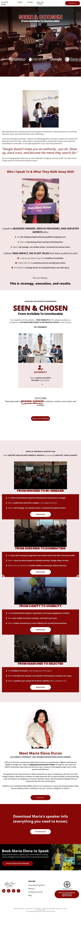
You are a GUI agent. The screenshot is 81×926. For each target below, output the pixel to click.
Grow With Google (4, 3)
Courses (30, 2)
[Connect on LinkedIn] (13, 891)
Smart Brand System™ (36, 885)
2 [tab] (40, 385)
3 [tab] (42, 385)
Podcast (31, 889)
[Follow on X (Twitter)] (8, 891)
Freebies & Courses (35, 892)
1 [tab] (39, 385)
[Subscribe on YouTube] (18, 891)
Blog (30, 895)
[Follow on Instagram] (3, 891)
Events (20, 2)
